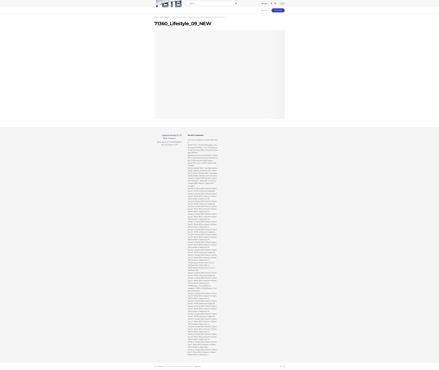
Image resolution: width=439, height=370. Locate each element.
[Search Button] (236, 3)
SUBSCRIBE (278, 10)
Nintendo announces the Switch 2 (205, 158)
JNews (161, 366)
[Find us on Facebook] (271, 3)
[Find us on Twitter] (275, 3)
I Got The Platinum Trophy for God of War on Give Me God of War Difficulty (203, 150)
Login (265, 3)
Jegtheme (197, 366)
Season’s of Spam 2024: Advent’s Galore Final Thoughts (202, 183)
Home (156, 17)
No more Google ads (208, 191)
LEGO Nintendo (165, 17)
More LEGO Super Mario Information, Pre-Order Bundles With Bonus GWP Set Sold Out (198, 17)
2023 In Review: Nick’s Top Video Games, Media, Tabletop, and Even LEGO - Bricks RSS (202, 170)
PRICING (264, 10)
